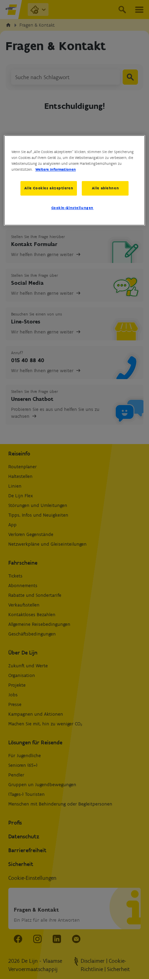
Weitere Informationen (55, 169)
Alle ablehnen (105, 188)
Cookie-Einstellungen (72, 207)
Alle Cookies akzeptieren (48, 188)
